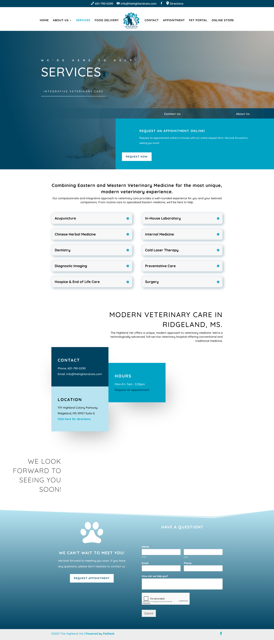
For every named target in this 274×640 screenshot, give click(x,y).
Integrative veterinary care (74, 91)
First (144, 557)
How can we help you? (156, 576)
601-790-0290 (77, 368)
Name (146, 546)
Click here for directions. (74, 419)
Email (146, 563)
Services (83, 20)
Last (186, 557)
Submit (148, 613)
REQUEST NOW (137, 156)
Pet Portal (198, 20)
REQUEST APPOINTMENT (92, 578)
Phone (187, 563)
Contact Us (172, 114)
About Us (61, 20)
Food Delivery (107, 20)
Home (44, 20)
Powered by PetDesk (100, 633)
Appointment (174, 20)
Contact (152, 20)
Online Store (223, 20)
